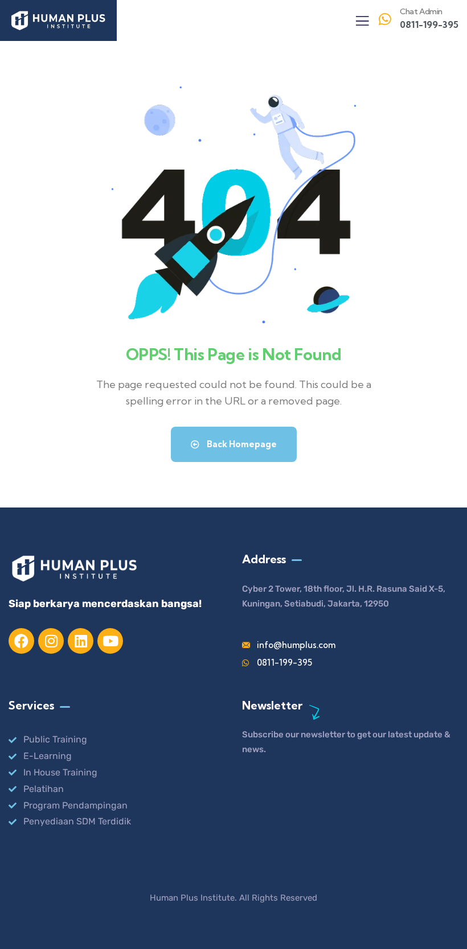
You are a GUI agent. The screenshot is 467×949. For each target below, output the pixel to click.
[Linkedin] (80, 641)
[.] (362, 24)
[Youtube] (110, 641)
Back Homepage (241, 444)
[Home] (58, 20)
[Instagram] (51, 641)
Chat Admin (421, 11)
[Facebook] (21, 641)
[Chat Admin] (385, 19)
